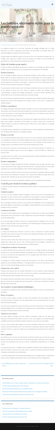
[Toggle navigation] (52, 4)
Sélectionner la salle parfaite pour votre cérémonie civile (17, 389)
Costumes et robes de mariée (8, 44)
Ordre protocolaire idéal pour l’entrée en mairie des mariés (18, 394)
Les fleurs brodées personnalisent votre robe (14, 417)
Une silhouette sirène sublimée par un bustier (14, 414)
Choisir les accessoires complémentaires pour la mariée (17, 411)
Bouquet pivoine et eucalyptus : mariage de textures (16, 408)
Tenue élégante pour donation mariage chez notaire (14, 365)
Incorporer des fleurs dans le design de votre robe (41, 365)
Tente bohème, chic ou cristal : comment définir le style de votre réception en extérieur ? (25, 383)
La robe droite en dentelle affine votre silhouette (15, 386)
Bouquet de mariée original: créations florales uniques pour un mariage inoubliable (24, 391)
